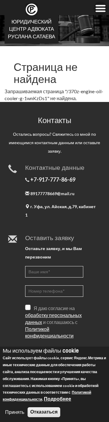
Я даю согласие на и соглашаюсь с (53, 321)
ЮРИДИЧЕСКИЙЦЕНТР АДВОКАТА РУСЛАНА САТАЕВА (31, 29)
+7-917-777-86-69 (52, 179)
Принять (14, 412)
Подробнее (57, 398)
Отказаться (44, 411)
